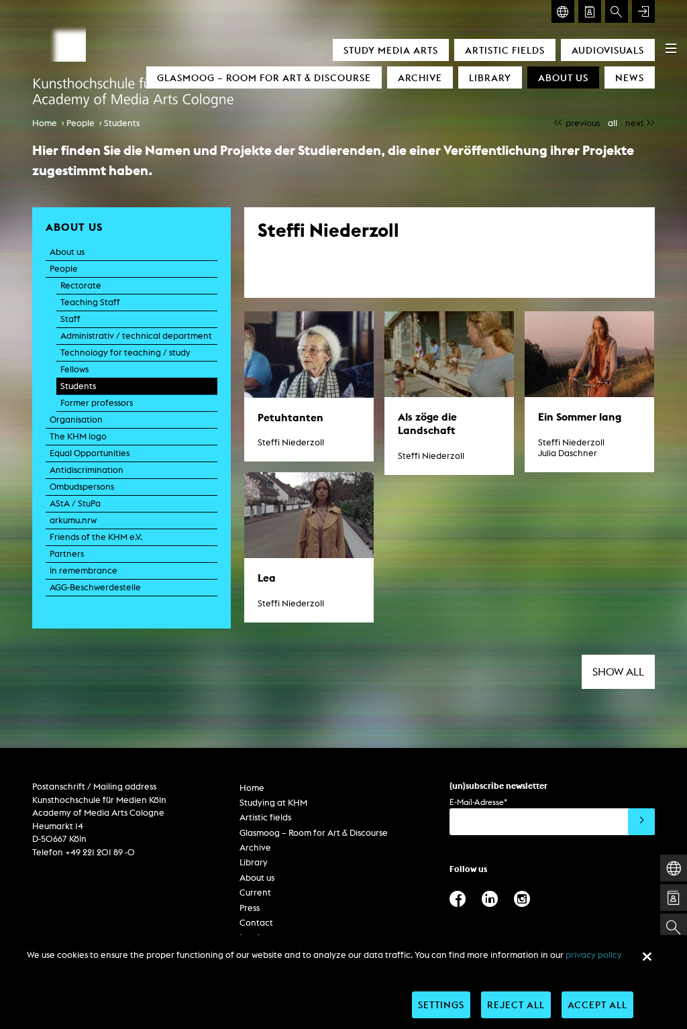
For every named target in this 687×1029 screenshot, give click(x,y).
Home (44, 123)
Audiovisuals (608, 50)
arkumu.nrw (73, 520)
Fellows (74, 369)
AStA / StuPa (75, 503)
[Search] (616, 11)
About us (563, 77)
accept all (597, 1004)
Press (250, 908)
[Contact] (589, 11)
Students (122, 123)
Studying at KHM (273, 803)
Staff (70, 319)
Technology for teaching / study (125, 352)
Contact (256, 923)
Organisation (76, 420)
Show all (618, 671)
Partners (67, 554)
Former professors (96, 403)
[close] (646, 956)
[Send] (641, 821)
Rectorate (80, 285)
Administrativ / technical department (136, 336)
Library (490, 77)
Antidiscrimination (86, 470)
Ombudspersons (82, 487)
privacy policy (594, 955)
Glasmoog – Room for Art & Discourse (264, 77)
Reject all (516, 1004)
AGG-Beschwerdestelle (95, 587)
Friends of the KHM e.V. (96, 537)
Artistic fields (505, 50)
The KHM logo (78, 436)
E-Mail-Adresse (478, 802)
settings (441, 1004)
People (80, 123)
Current (255, 892)
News (629, 77)
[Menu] (671, 48)
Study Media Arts (391, 50)
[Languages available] (562, 11)
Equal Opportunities (89, 453)
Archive (420, 77)
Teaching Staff (90, 302)
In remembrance (83, 570)
